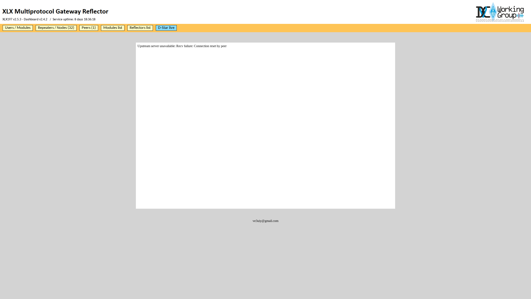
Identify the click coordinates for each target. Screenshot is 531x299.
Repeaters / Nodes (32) (56, 28)
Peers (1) (89, 28)
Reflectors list (140, 28)
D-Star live (166, 28)
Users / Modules (17, 28)
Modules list (112, 28)
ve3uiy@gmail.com (265, 221)
